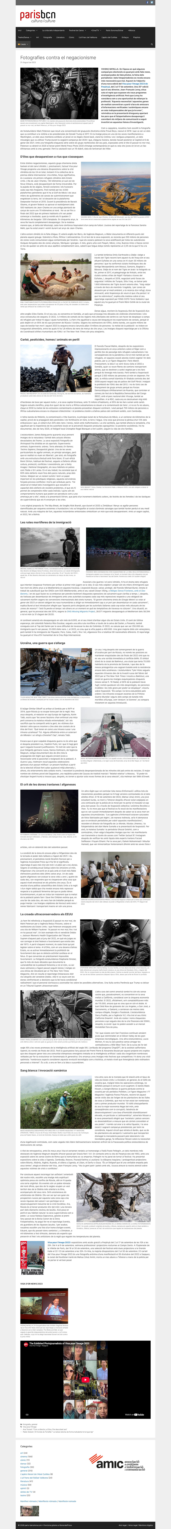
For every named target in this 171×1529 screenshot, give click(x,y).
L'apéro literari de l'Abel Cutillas (35, 1474)
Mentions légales (146, 1525)
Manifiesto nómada (48, 1501)
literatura (24, 1481)
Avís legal (123, 1525)
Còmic (71, 37)
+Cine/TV (95, 30)
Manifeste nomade (67, 1501)
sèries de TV (26, 1492)
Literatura (60, 37)
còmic (23, 1460)
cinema (23, 1456)
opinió (23, 1488)
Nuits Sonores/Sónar (114, 30)
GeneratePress (65, 1525)
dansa (23, 1464)
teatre (23, 1495)
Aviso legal (133, 1525)
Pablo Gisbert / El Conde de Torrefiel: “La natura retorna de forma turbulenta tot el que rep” (58, 1432)
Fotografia (48, 37)
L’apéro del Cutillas (109, 37)
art (21, 1453)
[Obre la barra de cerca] (151, 44)
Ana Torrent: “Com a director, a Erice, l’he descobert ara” (45, 1429)
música (23, 1485)
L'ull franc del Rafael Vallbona (34, 1478)
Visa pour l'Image (29, 1427)
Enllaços (125, 37)
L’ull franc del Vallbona (88, 37)
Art (37, 37)
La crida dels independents (53, 30)
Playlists (136, 37)
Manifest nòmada (28, 1501)
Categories (30, 30)
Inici (19, 30)
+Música (131, 30)
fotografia (27, 1424)
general (34, 1424)
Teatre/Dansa (23, 37)
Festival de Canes (76, 30)
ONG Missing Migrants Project (81, 611)
